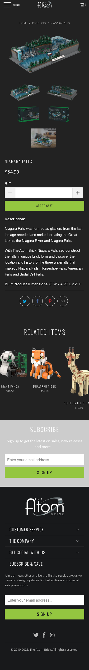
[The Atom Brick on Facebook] (44, 635)
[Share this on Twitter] (25, 301)
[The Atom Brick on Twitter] (36, 635)
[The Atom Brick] (44, 5)
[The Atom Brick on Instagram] (52, 635)
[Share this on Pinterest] (50, 301)
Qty (8, 183)
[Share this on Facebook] (37, 301)
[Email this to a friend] (62, 301)
